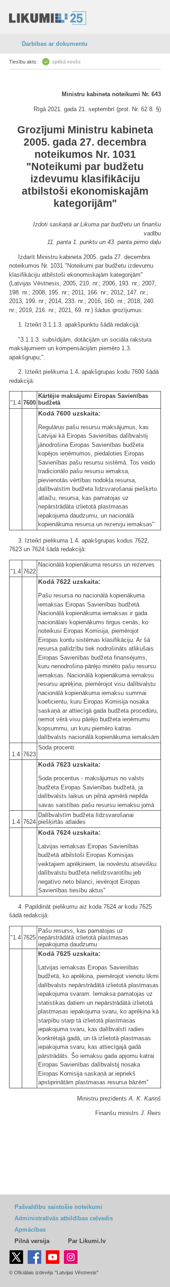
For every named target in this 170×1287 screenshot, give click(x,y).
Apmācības (30, 1229)
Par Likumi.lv (87, 1241)
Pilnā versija (32, 1241)
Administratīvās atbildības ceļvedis (64, 1218)
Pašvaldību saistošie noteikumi (58, 1207)
